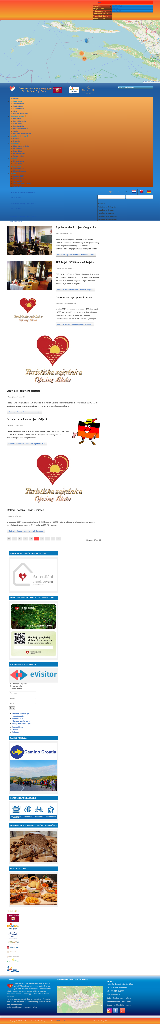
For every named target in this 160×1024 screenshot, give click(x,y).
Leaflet (145, 81)
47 (9, 539)
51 (31, 539)
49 (20, 539)
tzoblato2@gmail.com (122, 1005)
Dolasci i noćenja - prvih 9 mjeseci (74, 297)
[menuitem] (15, 99)
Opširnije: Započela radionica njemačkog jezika (75, 255)
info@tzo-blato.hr (113, 994)
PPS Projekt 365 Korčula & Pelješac (75, 262)
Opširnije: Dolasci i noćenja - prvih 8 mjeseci (25, 531)
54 (47, 539)
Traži (12, 708)
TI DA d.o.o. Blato (61, 1021)
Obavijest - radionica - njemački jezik (27, 419)
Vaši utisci (96, 1021)
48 (14, 539)
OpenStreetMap (155, 81)
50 (25, 539)
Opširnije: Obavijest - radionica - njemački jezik (26, 444)
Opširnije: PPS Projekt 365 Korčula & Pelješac (75, 290)
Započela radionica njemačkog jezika (76, 227)
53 (42, 539)
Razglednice (104, 1021)
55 (53, 539)
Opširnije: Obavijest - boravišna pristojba (24, 412)
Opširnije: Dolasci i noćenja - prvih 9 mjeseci (74, 324)
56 (58, 539)
